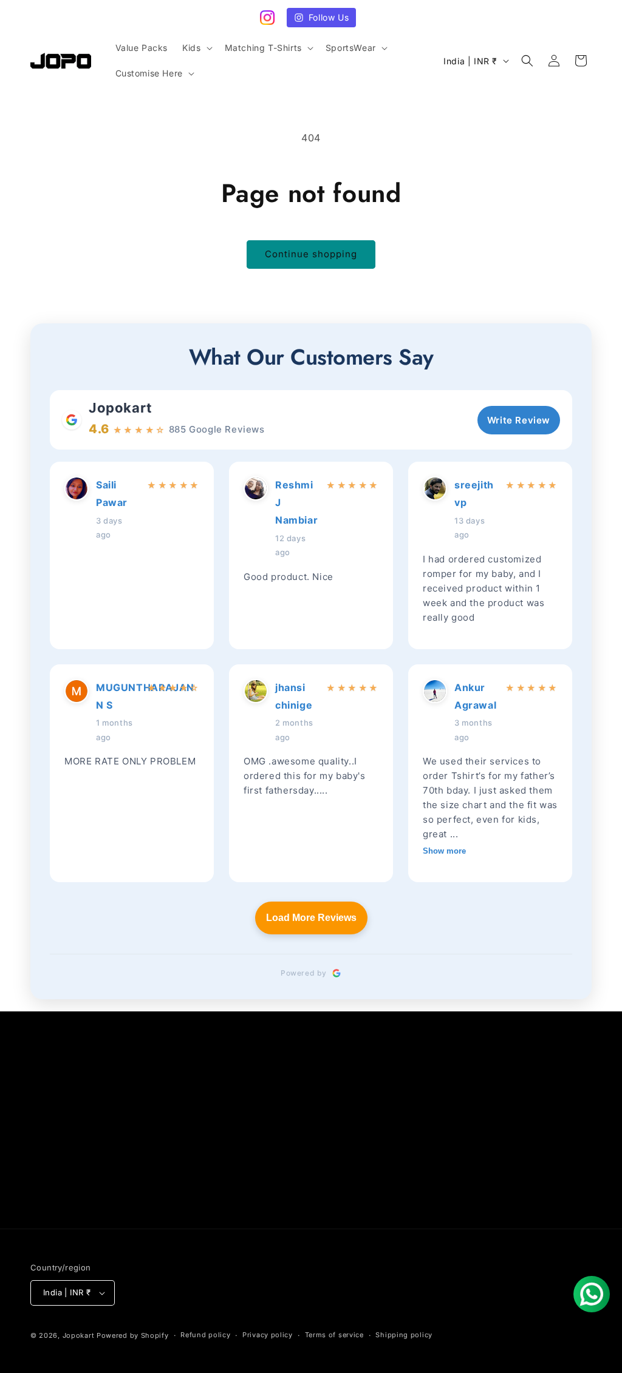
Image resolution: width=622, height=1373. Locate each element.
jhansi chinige (293, 696)
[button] (196, 48)
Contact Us (54, 1105)
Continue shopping (311, 254)
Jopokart (120, 408)
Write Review (518, 420)
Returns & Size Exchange (84, 1147)
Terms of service (334, 1335)
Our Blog (239, 1147)
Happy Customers (259, 1169)
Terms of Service (66, 1191)
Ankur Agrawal (475, 696)
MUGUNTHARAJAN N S (118, 696)
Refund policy (60, 1212)
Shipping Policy (253, 1126)
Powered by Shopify (133, 1335)
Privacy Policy (60, 1169)
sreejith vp (474, 493)
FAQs (41, 1126)
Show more (444, 850)
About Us (240, 1105)
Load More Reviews (311, 918)
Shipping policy (403, 1335)
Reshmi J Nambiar (296, 502)
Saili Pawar (112, 493)
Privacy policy (267, 1335)
